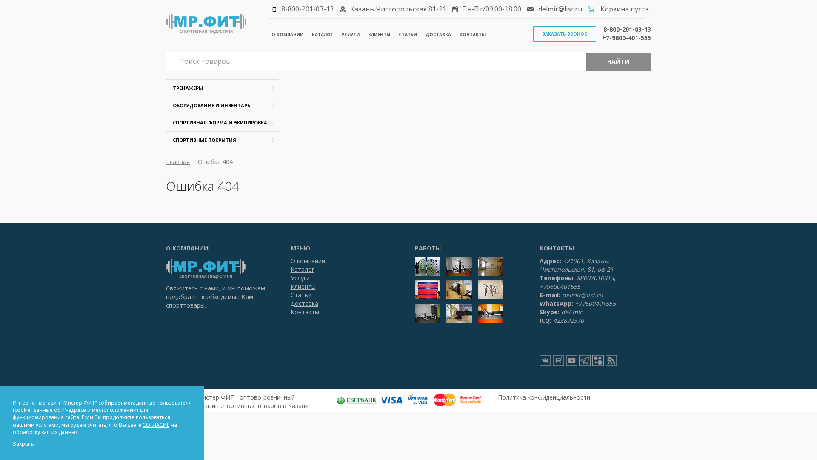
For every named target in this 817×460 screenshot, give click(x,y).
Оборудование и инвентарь (211, 105)
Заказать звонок (564, 34)
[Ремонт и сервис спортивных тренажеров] (598, 360)
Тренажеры (188, 88)
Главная (178, 162)
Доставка (438, 34)
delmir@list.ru (560, 9)
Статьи (408, 34)
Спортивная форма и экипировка (220, 122)
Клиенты (379, 34)
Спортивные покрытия (204, 140)
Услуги (351, 34)
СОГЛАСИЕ (156, 424)
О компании (287, 34)
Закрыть (23, 443)
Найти (618, 62)
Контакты (473, 34)
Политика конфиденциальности (544, 397)
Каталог (322, 34)
